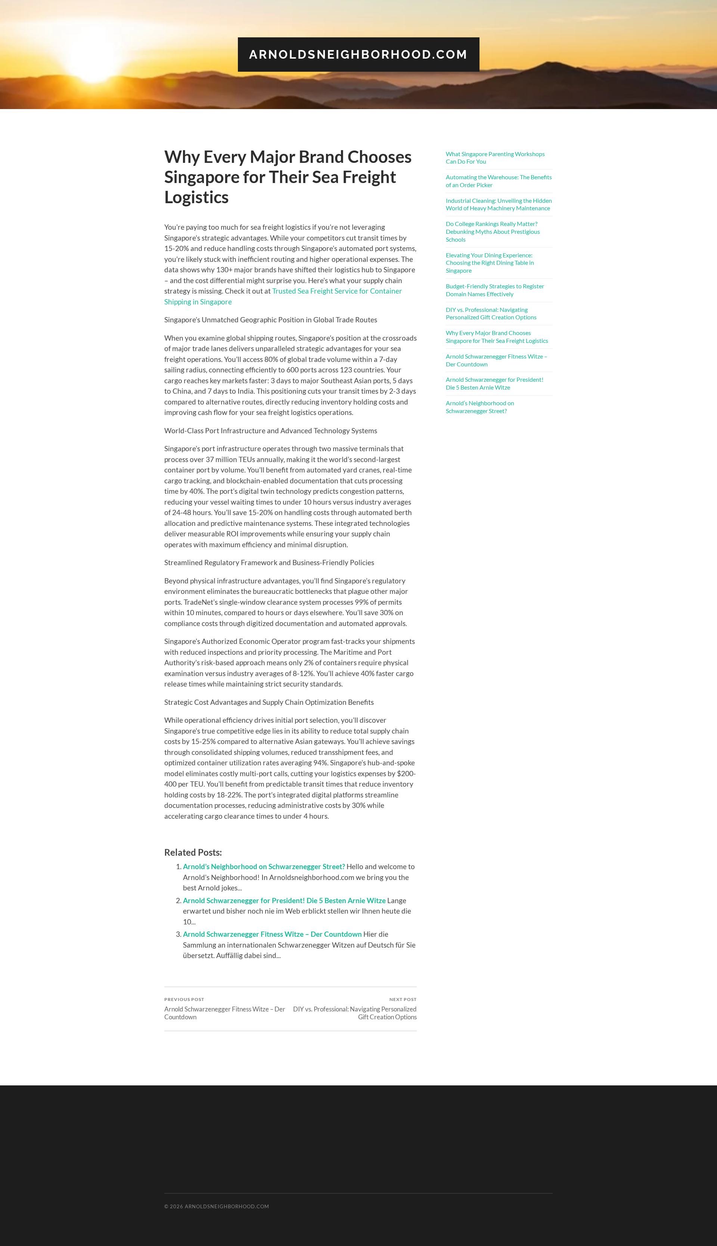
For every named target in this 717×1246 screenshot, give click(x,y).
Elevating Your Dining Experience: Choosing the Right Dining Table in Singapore (490, 262)
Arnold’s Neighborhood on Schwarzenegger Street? (264, 866)
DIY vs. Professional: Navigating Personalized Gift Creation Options (355, 1008)
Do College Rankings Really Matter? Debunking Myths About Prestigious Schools (493, 231)
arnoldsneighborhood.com (358, 54)
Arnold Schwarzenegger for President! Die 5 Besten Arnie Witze (284, 900)
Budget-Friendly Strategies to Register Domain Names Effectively (495, 289)
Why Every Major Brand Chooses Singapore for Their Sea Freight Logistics (497, 336)
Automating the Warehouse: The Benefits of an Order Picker (499, 180)
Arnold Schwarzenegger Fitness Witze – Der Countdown (272, 934)
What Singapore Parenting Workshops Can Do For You (495, 157)
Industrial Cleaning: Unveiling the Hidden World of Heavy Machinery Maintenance (499, 204)
